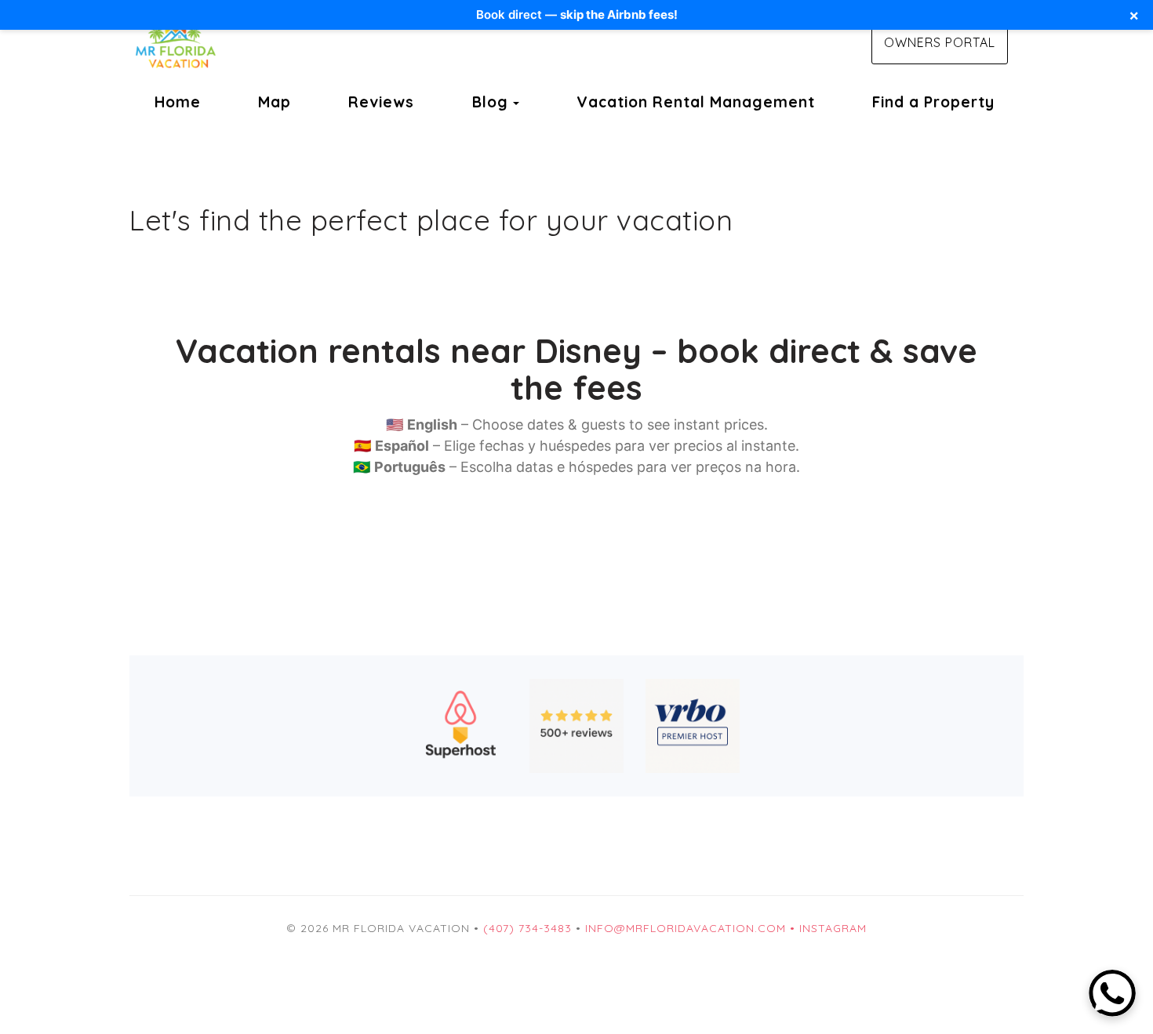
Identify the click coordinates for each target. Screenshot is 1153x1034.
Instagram (833, 928)
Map (274, 102)
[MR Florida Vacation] (352, 43)
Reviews (381, 102)
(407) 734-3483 (527, 928)
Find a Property (933, 102)
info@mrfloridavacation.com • (692, 928)
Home (178, 102)
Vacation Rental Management (695, 102)
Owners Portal (939, 42)
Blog (490, 102)
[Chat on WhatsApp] (1112, 993)
